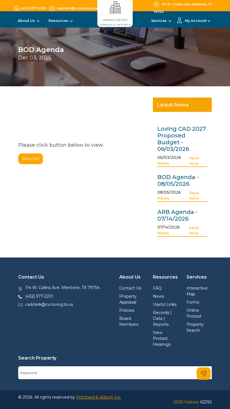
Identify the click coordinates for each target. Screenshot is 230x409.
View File (30, 158)
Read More (194, 161)
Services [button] (159, 21)
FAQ (157, 288)
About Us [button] (27, 21)
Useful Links (164, 304)
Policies (126, 310)
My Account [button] (195, 21)
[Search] (204, 373)
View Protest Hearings (162, 338)
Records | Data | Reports (162, 318)
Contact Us (130, 288)
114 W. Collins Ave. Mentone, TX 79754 (62, 287)
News (163, 163)
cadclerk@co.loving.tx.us (49, 304)
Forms (193, 302)
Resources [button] (59, 21)
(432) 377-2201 (39, 296)
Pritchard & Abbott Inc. (98, 397)
